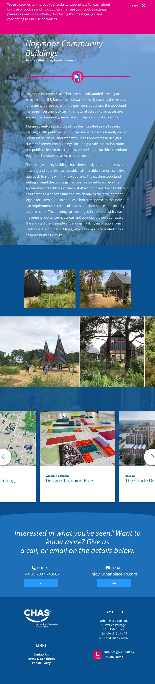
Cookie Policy (40, 14)
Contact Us (41, 654)
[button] (137, 5)
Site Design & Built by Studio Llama (119, 653)
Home (30, 60)
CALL (41, 583)
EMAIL (114, 583)
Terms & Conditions (41, 659)
